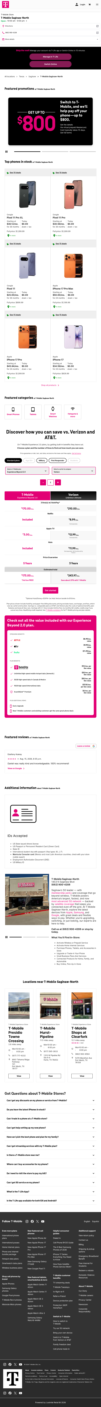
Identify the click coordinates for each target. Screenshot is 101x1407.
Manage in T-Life (50, 57)
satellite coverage (64, 904)
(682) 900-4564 (82, 1054)
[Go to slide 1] (15, 152)
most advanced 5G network (66, 901)
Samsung (79, 912)
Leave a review (84, 746)
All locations (10, 76)
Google (55, 915)
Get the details (66, 125)
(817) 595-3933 (51, 1051)
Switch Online (50, 64)
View (19, 1076)
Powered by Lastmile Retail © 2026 (50, 1402)
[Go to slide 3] (70, 152)
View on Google (16, 768)
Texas (21, 76)
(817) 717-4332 (19, 1055)
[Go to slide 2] (42, 152)
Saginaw (32, 76)
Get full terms (66, 132)
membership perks (61, 893)
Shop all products (50, 385)
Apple (69, 912)
